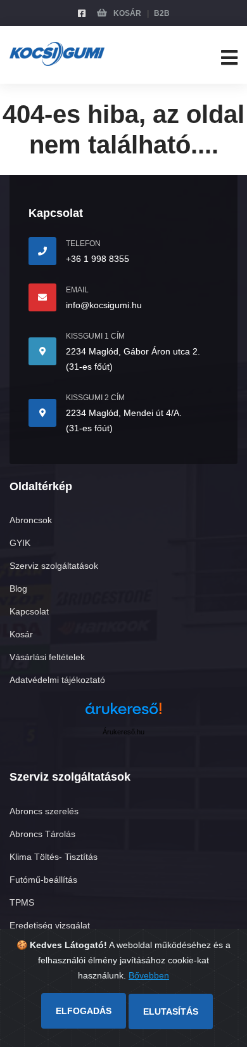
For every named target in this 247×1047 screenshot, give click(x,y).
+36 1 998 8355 (97, 259)
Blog (18, 588)
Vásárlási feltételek (47, 657)
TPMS (22, 902)
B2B (162, 13)
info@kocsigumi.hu (104, 305)
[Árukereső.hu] (124, 713)
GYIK (20, 543)
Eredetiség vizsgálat (50, 925)
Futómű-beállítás (43, 880)
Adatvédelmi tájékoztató (57, 680)
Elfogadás (83, 1011)
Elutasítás (170, 1011)
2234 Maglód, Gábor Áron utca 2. (133, 351)
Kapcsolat (29, 611)
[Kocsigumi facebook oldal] (82, 13)
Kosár (126, 13)
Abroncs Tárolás (42, 834)
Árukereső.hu (123, 732)
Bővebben (149, 975)
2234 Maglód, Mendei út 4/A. (124, 413)
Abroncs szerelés (44, 811)
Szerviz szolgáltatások (54, 566)
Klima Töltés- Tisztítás (54, 857)
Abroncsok (31, 520)
